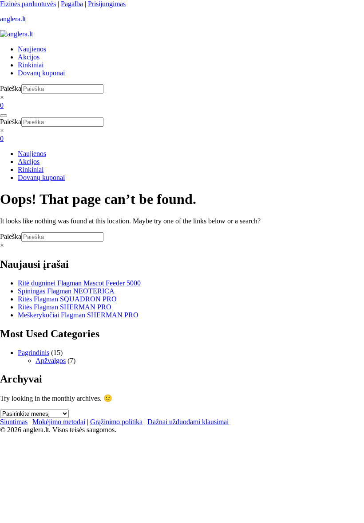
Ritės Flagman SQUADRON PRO (67, 299)
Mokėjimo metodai (58, 421)
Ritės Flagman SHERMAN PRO (64, 307)
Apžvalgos (51, 360)
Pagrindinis (33, 352)
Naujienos (32, 49)
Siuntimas (14, 421)
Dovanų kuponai (41, 73)
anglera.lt (13, 19)
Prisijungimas (107, 4)
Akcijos (29, 57)
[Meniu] (3, 115)
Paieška (10, 88)
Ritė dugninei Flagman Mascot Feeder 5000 (79, 283)
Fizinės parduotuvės (28, 4)
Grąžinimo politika (116, 421)
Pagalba (72, 4)
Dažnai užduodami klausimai (188, 421)
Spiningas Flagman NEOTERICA (66, 291)
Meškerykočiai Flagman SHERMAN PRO (78, 315)
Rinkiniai (31, 65)
